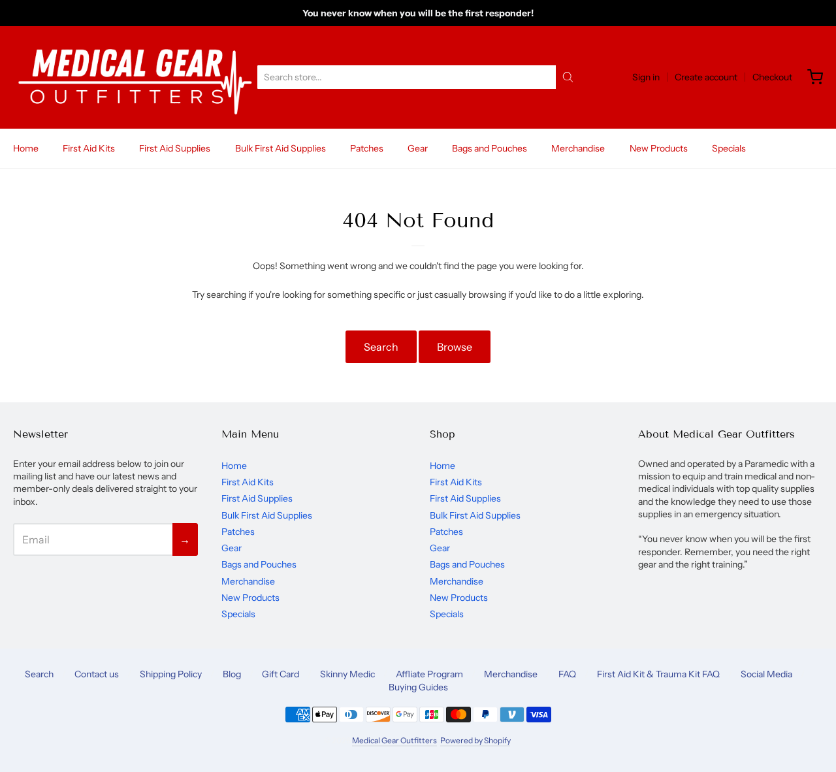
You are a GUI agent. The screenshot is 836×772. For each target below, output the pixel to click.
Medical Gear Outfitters (394, 740)
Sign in (646, 77)
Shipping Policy (171, 674)
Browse (454, 346)
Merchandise (578, 148)
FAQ (567, 674)
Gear (418, 148)
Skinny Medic (347, 674)
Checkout (772, 77)
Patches (366, 148)
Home (26, 148)
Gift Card (280, 674)
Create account (706, 77)
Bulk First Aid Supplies (280, 148)
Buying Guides (418, 687)
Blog (232, 674)
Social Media (766, 674)
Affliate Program (429, 674)
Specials (729, 148)
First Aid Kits (89, 148)
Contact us (96, 674)
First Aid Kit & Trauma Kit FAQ (658, 674)
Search (381, 346)
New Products (659, 148)
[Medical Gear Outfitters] (134, 77)
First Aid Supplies (174, 148)
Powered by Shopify (475, 740)
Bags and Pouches (489, 148)
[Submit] (568, 77)
